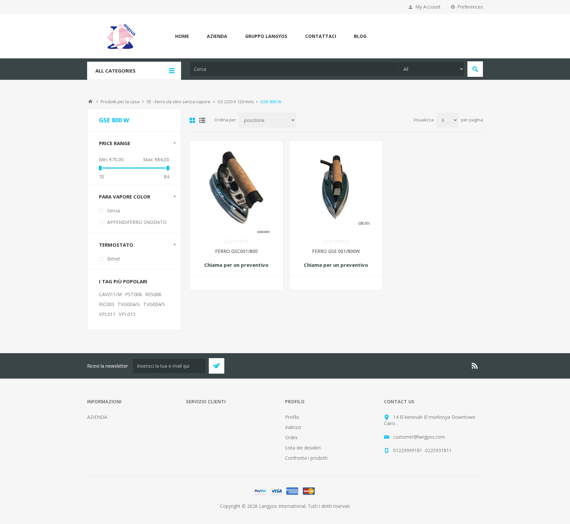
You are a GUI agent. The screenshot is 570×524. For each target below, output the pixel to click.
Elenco (202, 120)
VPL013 (127, 314)
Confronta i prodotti (306, 458)
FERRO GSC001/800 (236, 251)
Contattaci (320, 36)
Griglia (192, 120)
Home (182, 36)
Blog (360, 36)
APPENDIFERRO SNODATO (137, 222)
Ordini (291, 437)
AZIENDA (217, 36)
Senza (113, 210)
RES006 (153, 294)
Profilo (292, 417)
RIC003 (106, 304)
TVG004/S (154, 304)
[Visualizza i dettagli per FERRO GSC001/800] (236, 187)
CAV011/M (110, 294)
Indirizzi (293, 427)
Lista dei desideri (303, 448)
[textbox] (294, 69)
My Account (428, 7)
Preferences (470, 7)
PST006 (133, 294)
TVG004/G (128, 304)
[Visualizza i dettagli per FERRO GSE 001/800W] (336, 187)
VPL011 (107, 314)
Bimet (113, 259)
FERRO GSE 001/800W (336, 251)
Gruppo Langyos (266, 36)
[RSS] (475, 365)
